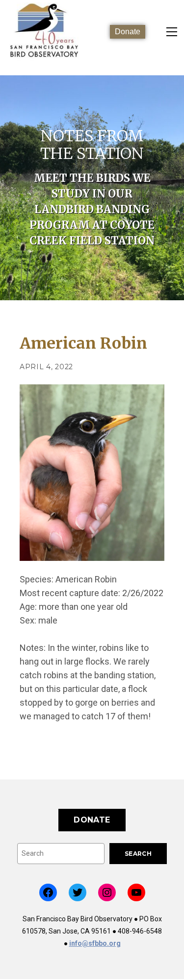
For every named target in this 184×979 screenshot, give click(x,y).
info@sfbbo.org (95, 943)
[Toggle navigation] (171, 32)
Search (138, 853)
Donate (127, 31)
